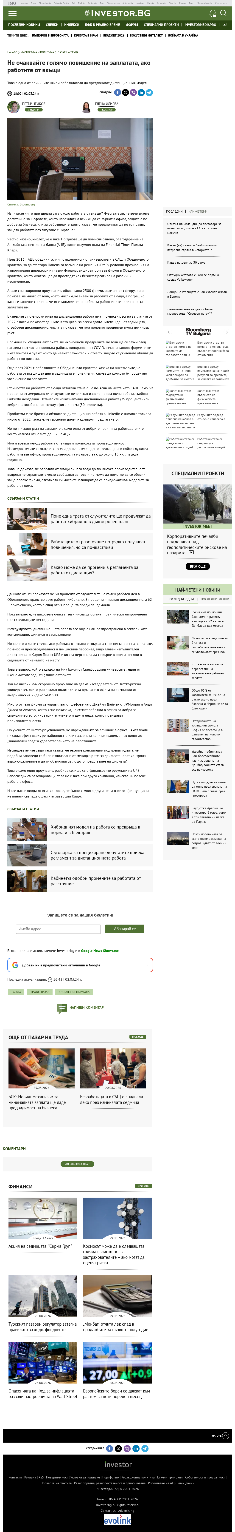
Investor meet (224, 24)
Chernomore (221, 3)
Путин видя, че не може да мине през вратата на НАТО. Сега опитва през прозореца (209, 789)
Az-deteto (161, 3)
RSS (41, 1477)
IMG (12, 3)
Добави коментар (77, 1164)
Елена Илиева (106, 104)
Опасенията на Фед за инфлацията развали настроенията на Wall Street (42, 1393)
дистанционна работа (74, 992)
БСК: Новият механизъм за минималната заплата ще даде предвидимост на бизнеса (37, 1102)
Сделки (52, 25)
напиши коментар (87, 1007)
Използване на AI (160, 1483)
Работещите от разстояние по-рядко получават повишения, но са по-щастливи (98, 544)
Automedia (128, 3)
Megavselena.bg (204, 3)
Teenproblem (113, 3)
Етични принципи (170, 1477)
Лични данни (184, 1483)
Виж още (198, 566)
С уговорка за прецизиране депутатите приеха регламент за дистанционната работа (97, 855)
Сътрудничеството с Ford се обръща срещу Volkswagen (193, 277)
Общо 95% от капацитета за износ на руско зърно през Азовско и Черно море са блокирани (210, 699)
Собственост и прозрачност (205, 1477)
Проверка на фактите (56, 1483)
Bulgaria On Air (61, 3)
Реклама (30, 1477)
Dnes (33, 3)
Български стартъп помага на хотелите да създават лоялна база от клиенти (213, 349)
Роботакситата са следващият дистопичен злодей (211, 443)
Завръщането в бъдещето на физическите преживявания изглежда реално (192, 399)
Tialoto (81, 3)
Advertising (126, 1511)
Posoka (182, 3)
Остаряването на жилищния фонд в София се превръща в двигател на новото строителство (207, 730)
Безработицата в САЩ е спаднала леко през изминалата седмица (111, 1099)
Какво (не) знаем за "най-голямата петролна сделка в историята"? (192, 247)
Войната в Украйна (183, 35)
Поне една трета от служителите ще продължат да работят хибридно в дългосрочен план (101, 518)
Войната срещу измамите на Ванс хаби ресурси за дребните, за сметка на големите (213, 373)
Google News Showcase (100, 950)
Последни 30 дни (215, 599)
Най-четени (197, 211)
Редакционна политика (138, 1477)
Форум (132, 25)
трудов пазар (40, 992)
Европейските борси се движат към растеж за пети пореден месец (116, 1393)
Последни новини (24, 25)
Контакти (15, 1477)
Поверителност (57, 1477)
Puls (102, 3)
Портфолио (110, 1477)
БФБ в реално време (102, 25)
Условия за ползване (85, 1477)
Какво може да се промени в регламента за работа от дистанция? (94, 570)
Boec (191, 3)
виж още (137, 1036)
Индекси (71, 25)
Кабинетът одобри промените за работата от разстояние (96, 881)
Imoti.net (140, 3)
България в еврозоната (50, 35)
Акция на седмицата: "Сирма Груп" (40, 1246)
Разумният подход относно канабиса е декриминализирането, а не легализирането (197, 423)
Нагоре (217, 1435)
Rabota (150, 3)
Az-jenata (92, 3)
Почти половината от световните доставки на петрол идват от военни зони (209, 841)
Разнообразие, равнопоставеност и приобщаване (109, 1483)
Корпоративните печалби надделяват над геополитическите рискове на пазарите (197, 544)
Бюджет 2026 (114, 35)
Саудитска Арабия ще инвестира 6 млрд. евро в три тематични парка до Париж (209, 815)
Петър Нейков (33, 104)
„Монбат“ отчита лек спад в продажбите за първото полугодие (115, 1326)
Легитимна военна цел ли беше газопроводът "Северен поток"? (190, 311)
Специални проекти (161, 25)
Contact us (108, 1511)
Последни (174, 211)
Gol (73, 3)
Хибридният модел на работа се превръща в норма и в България (95, 829)
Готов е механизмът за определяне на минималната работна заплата (208, 671)
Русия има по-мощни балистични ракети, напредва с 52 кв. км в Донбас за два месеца (208, 619)
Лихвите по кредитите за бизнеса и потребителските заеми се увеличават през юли (210, 645)
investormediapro (200, 25)
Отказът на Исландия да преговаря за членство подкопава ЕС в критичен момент (194, 228)
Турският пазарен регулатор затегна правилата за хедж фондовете (42, 1326)
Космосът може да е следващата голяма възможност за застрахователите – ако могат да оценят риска (114, 1254)
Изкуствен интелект (146, 35)
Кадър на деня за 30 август (187, 262)
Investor (24, 3)
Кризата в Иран (86, 35)
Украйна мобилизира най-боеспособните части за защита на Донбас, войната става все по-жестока (208, 760)
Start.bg (172, 3)
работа (16, 992)
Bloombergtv (45, 3)
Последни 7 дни (181, 599)
